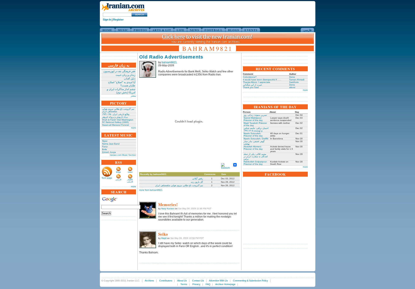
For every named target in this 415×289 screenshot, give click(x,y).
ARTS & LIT (161, 30)
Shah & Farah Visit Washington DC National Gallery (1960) (117, 121)
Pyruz (105, 146)
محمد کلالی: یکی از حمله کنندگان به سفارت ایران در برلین (256, 156)
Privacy (196, 284)
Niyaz (104, 141)
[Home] (123, 11)
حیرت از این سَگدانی (252, 85)
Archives (149, 280)
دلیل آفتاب (129, 78)
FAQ (208, 284)
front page (107, 178)
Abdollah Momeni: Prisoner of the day (253, 147)
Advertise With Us (218, 280)
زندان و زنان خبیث (125, 74)
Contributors (165, 280)
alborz (292, 87)
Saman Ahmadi (296, 79)
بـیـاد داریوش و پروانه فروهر (115, 117)
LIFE (180, 30)
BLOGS (233, 30)
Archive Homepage (225, 284)
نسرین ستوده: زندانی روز (255, 115)
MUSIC (123, 30)
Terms (183, 284)
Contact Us (198, 280)
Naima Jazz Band (111, 144)
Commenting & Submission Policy (250, 280)
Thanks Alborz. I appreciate (256, 82)
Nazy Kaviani (167, 208)
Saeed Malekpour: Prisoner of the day (253, 119)
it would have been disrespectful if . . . (262, 79)
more (133, 128)
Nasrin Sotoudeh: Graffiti (256, 138)
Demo (292, 77)
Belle (104, 149)
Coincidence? (250, 77)
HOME (107, 30)
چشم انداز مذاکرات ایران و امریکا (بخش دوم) (121, 91)
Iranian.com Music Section (123, 155)
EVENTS (250, 30)
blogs (118, 172)
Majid (163, 238)
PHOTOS (140, 30)
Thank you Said (251, 87)
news (130, 172)
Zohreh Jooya (109, 152)
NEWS (194, 30)
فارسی (307, 30)
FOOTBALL (213, 30)
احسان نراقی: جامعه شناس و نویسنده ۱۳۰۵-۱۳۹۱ (256, 129)
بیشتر (133, 96)
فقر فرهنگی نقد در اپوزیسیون (119, 71)
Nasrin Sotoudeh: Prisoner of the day (253, 134)
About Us (182, 280)
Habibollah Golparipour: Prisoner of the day (255, 162)
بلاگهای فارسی (130, 180)
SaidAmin (294, 82)
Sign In (107, 19)
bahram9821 (169, 62)
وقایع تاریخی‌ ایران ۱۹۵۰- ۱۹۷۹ (115, 114)
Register (118, 19)
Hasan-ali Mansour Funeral (115, 125)
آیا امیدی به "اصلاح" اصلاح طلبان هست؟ (121, 84)
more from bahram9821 (151, 190)
